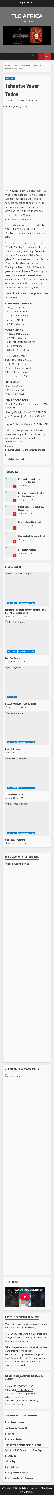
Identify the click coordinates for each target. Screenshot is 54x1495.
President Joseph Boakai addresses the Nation (10, 482)
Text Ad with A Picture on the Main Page (23, 1444)
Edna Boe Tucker (12, 658)
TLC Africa (27, 16)
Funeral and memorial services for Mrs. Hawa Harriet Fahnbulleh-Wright (25, 611)
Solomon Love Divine (14, 794)
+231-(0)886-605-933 (23, 1386)
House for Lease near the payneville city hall (25, 448)
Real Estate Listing (14, 1439)
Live (47, 56)
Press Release (11, 1467)
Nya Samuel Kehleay (10, 551)
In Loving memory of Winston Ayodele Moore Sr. (10, 496)
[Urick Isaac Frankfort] (27, 819)
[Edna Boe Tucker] (27, 637)
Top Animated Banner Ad (16, 1428)
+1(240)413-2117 (24, 1389)
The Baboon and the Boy (15, 457)
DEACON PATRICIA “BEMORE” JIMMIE (21, 703)
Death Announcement (26, 603)
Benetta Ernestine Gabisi (10, 524)
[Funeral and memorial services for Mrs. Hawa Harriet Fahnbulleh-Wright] (27, 589)
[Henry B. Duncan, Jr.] (27, 728)
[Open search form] (32, 56)
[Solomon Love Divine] (27, 774)
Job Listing (10, 1461)
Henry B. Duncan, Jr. (14, 749)
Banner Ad (9, 1433)
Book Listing (10, 1455)
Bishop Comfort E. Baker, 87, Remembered (10, 510)
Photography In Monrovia (16, 1472)
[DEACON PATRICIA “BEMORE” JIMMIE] (27, 683)
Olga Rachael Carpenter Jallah (10, 537)
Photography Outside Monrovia (19, 1478)
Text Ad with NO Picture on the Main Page (23, 1450)
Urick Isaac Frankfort (15, 839)
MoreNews (46, 1488)
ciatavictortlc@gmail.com (23, 1393)
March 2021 (10, 78)
